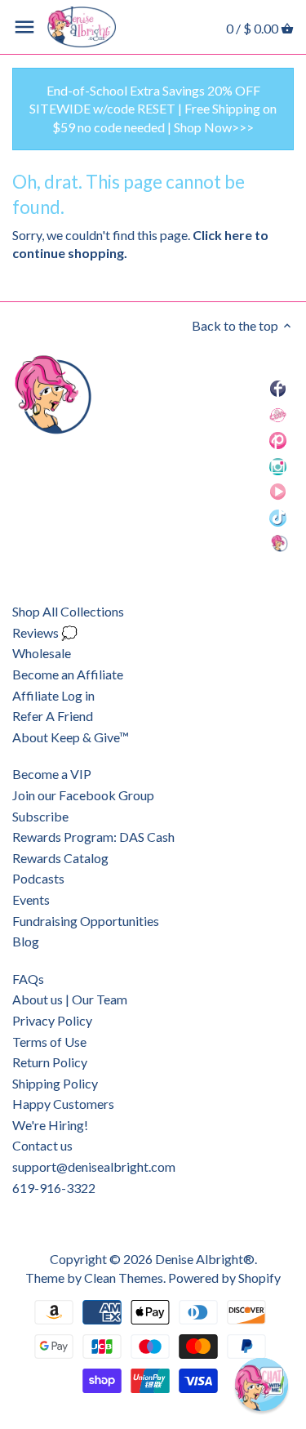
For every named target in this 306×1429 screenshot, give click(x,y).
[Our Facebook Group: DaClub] (277, 413)
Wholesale (41, 653)
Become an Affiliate (67, 674)
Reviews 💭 (45, 632)
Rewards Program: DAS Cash (93, 836)
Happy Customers (63, 1103)
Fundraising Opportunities (85, 920)
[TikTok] (277, 516)
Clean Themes (123, 1277)
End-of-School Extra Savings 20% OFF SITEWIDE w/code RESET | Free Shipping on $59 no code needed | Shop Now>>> (153, 108)
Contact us (42, 1145)
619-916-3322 (53, 1187)
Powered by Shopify (224, 1277)
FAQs (28, 978)
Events (31, 899)
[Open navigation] (24, 27)
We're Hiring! (50, 1125)
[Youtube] (278, 491)
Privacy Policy (52, 1020)
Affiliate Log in (53, 695)
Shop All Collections (68, 611)
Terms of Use (49, 1041)
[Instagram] (277, 465)
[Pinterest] (277, 439)
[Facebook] (278, 388)
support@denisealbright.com (93, 1166)
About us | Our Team (69, 999)
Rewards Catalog (60, 858)
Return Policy (49, 1062)
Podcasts (38, 878)
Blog (25, 941)
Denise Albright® (205, 1259)
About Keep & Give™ (70, 737)
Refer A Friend (52, 715)
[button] (261, 1384)
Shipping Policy (55, 1083)
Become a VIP (51, 773)
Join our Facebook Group (83, 795)
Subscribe (40, 816)
